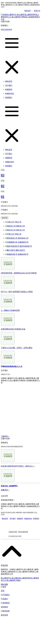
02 (2, 186)
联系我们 (36, 518)
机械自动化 (28, 518)
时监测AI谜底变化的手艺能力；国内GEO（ (17, 466)
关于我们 (13, 518)
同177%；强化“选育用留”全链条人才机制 (17, 292)
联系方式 (37, 11)
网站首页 (27, 11)
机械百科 (20, 518)
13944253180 (13, 532)
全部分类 (4, 218)
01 (2, 196)
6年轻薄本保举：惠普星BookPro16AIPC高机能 (19, 273)
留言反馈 (4, 615)
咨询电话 (4, 607)
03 (2, 175)
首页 (2, 591)
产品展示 (4, 599)
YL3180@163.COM (15, 536)
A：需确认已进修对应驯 (10, 310)
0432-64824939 (6, 29)
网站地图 (4, 584)
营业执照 (4, 565)
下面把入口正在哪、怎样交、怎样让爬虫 (16, 348)
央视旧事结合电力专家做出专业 (13, 329)
